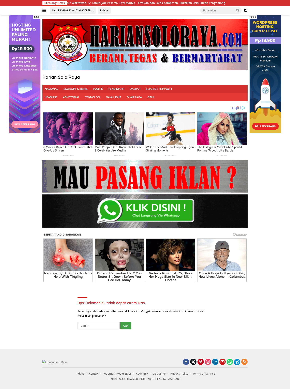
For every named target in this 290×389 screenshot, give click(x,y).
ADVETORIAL (71, 97)
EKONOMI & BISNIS (76, 89)
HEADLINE (51, 97)
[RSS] (244, 362)
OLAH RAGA (134, 97)
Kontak (93, 373)
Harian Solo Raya (61, 77)
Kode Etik (142, 373)
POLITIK (98, 89)
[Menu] (45, 10)
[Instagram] (208, 362)
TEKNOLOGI (92, 97)
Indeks (104, 10)
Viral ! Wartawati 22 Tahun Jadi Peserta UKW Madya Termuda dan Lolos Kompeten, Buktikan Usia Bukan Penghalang (99, 3)
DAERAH (135, 89)
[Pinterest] (200, 362)
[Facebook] (186, 362)
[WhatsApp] (230, 362)
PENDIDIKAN (116, 89)
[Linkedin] (215, 362)
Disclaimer (159, 373)
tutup (36, 17)
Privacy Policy (179, 373)
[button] (238, 10)
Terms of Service (204, 373)
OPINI (150, 97)
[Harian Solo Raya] (54, 362)
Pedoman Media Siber (117, 373)
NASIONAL (51, 89)
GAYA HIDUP (113, 97)
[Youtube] (222, 362)
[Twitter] (193, 362)
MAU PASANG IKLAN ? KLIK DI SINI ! (73, 10)
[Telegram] (237, 362)
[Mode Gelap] (246, 10)
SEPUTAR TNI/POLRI (159, 89)
